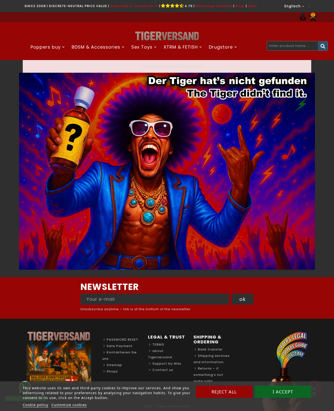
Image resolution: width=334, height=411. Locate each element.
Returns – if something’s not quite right (208, 374)
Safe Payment (120, 346)
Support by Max (166, 363)
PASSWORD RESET (122, 339)
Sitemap (114, 365)
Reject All (224, 392)
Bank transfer (210, 349)
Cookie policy (35, 404)
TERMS (158, 344)
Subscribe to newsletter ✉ (134, 6)
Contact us (162, 370)
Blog (239, 6)
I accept (283, 392)
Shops (112, 371)
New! (252, 6)
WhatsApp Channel (213, 6)
